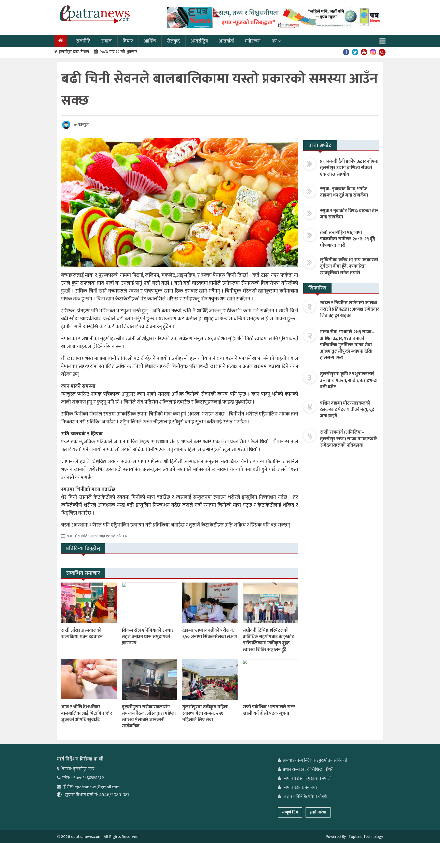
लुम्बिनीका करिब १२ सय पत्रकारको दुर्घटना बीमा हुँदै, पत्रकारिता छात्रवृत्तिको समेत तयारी (349, 266)
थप (274, 41)
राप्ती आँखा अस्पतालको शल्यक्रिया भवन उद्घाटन (82, 634)
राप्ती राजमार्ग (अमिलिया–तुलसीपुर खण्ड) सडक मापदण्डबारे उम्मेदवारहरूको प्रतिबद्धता (348, 439)
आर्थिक (150, 41)
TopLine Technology (366, 836)
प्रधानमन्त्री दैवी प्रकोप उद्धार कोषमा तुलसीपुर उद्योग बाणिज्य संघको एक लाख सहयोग (349, 168)
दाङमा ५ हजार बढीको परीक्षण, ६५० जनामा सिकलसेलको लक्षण (209, 634)
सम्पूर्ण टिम (290, 812)
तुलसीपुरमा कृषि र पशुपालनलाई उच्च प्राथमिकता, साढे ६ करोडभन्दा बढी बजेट (348, 380)
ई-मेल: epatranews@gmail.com (91, 787)
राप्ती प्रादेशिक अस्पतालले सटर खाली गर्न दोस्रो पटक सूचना (269, 710)
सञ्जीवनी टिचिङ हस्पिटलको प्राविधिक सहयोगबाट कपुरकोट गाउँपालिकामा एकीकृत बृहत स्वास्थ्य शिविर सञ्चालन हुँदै (268, 640)
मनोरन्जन (252, 41)
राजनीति (83, 41)
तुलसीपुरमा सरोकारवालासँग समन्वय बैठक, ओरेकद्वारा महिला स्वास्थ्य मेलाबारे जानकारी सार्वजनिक (149, 716)
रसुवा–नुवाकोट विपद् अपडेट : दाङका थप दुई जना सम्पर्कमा (344, 192)
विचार (128, 41)
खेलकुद (173, 41)
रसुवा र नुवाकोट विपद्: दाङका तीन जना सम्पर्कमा (349, 214)
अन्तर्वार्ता (226, 41)
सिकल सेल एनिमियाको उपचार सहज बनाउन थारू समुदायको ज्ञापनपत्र (147, 637)
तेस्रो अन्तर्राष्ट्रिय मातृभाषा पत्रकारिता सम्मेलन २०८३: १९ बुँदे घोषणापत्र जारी (347, 239)
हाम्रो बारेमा (318, 812)
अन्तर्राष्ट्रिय (199, 41)
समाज (106, 41)
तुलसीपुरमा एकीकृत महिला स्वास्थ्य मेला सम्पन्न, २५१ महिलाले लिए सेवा (205, 713)
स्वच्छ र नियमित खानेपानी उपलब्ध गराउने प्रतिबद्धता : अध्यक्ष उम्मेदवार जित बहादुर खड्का (349, 309)
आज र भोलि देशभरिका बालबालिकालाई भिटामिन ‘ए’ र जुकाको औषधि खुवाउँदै (86, 713)
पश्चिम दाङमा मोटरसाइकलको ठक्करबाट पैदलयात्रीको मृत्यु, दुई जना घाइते (347, 409)
